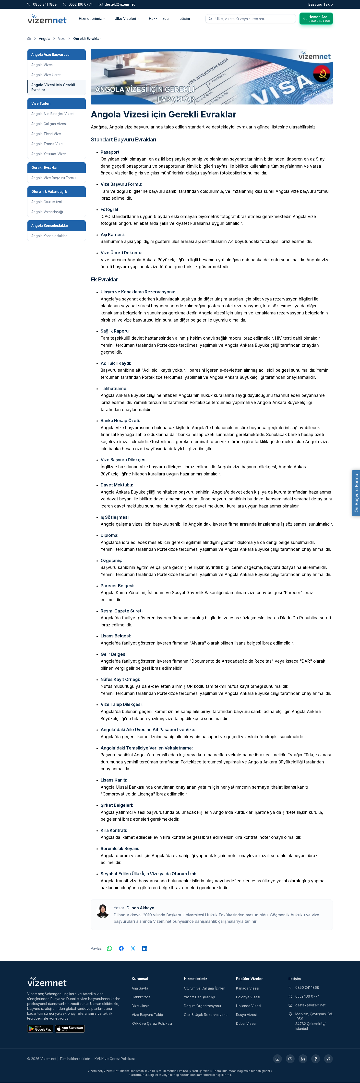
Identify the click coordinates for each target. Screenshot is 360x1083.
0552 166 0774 (307, 996)
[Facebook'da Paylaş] (121, 948)
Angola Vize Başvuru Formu (53, 178)
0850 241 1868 (307, 987)
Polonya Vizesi (248, 997)
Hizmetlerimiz (90, 18)
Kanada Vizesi (247, 988)
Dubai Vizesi (246, 1023)
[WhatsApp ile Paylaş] (109, 948)
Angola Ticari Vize (46, 134)
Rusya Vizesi (246, 1015)
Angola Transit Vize (47, 144)
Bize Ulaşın (140, 1006)
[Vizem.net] (47, 981)
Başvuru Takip (320, 4)
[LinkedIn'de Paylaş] (144, 948)
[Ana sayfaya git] (29, 39)
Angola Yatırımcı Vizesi (49, 154)
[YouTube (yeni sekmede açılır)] (290, 1058)
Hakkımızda (159, 18)
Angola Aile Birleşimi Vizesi (52, 114)
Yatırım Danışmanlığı (199, 997)
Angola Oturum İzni (46, 202)
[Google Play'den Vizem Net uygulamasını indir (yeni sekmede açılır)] (40, 1029)
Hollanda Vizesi (248, 1006)
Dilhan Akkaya (140, 907)
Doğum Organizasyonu (202, 1006)
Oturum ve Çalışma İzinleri (204, 988)
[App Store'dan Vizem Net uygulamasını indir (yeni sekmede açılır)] (70, 1029)
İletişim (184, 18)
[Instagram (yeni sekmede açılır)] (277, 1058)
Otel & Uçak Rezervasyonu (206, 1015)
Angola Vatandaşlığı (47, 212)
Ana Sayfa (140, 988)
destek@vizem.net (310, 1005)
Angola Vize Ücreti (46, 75)
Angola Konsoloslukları (49, 236)
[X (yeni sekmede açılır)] (328, 1058)
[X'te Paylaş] (133, 948)
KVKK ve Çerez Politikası (152, 1023)
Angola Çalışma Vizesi (49, 124)
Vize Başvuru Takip (147, 1015)
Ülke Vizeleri (125, 18)
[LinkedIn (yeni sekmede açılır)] (303, 1058)
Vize (61, 38)
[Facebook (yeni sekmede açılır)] (315, 1058)
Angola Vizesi (42, 65)
